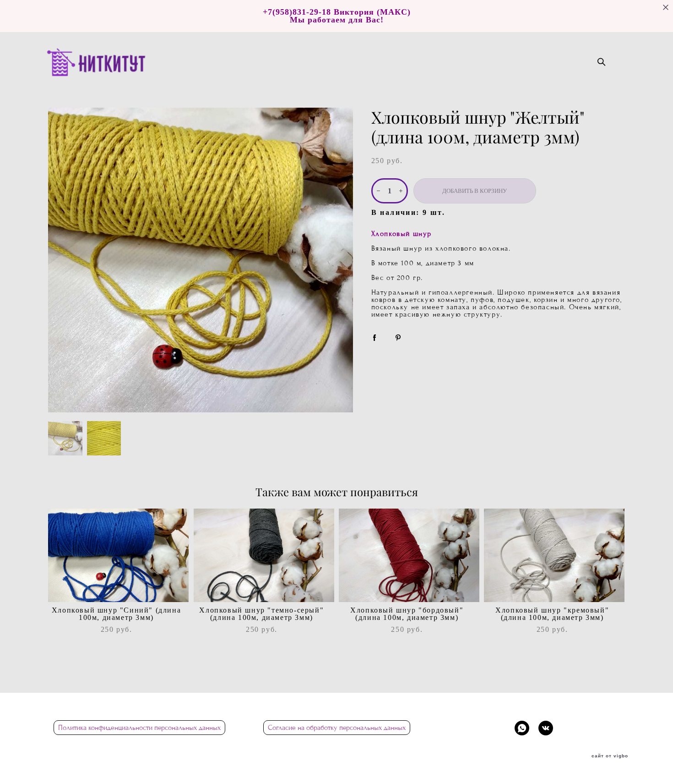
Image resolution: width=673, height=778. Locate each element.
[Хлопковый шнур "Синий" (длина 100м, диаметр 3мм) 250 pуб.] (118, 555)
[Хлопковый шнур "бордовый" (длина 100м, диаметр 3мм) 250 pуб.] (409, 555)
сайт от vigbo (610, 756)
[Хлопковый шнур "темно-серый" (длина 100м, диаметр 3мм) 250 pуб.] (264, 555)
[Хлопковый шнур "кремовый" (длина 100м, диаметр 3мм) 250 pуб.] (554, 555)
